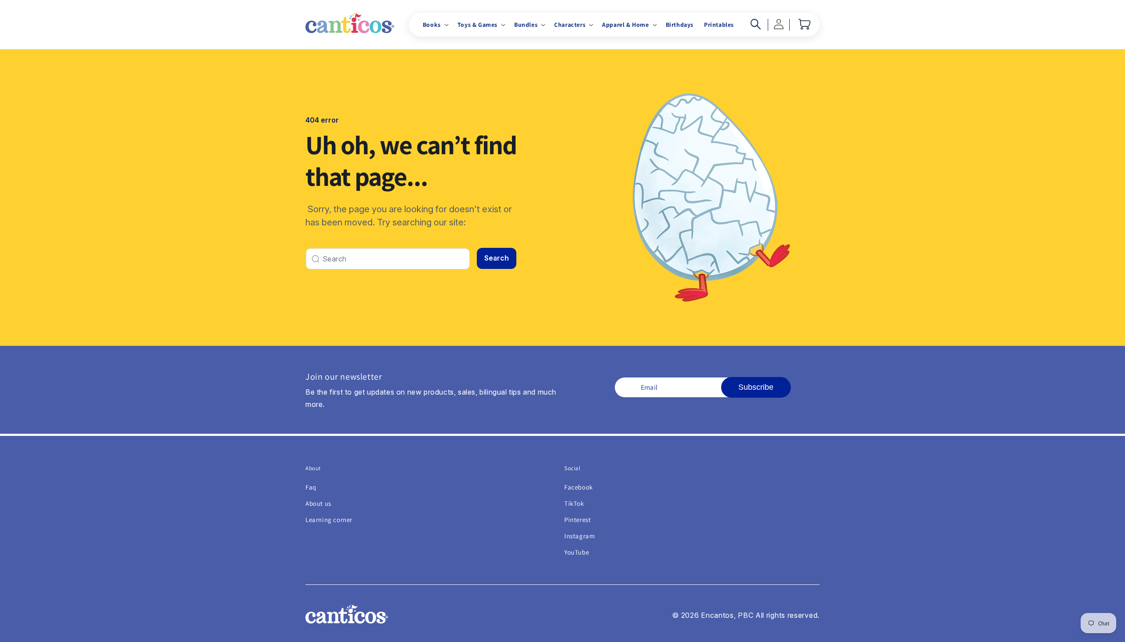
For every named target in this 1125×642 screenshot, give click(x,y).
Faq (310, 487)
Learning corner (328, 519)
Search (496, 258)
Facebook (578, 487)
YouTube (576, 552)
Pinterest (577, 519)
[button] (434, 24)
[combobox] (388, 258)
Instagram (579, 536)
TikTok (574, 503)
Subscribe (755, 387)
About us (318, 503)
